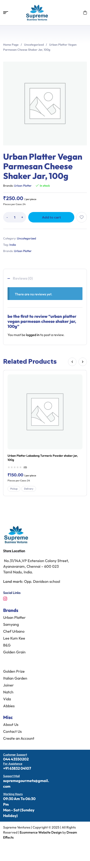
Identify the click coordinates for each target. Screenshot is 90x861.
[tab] (45, 278)
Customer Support (15, 754)
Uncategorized (34, 45)
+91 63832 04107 (17, 768)
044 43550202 (16, 759)
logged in (33, 335)
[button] (72, 362)
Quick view (78, 388)
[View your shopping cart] (85, 12)
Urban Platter (23, 185)
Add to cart (51, 217)
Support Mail (11, 776)
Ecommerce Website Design (41, 832)
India (12, 245)
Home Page (11, 45)
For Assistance (12, 763)
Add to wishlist (81, 217)
